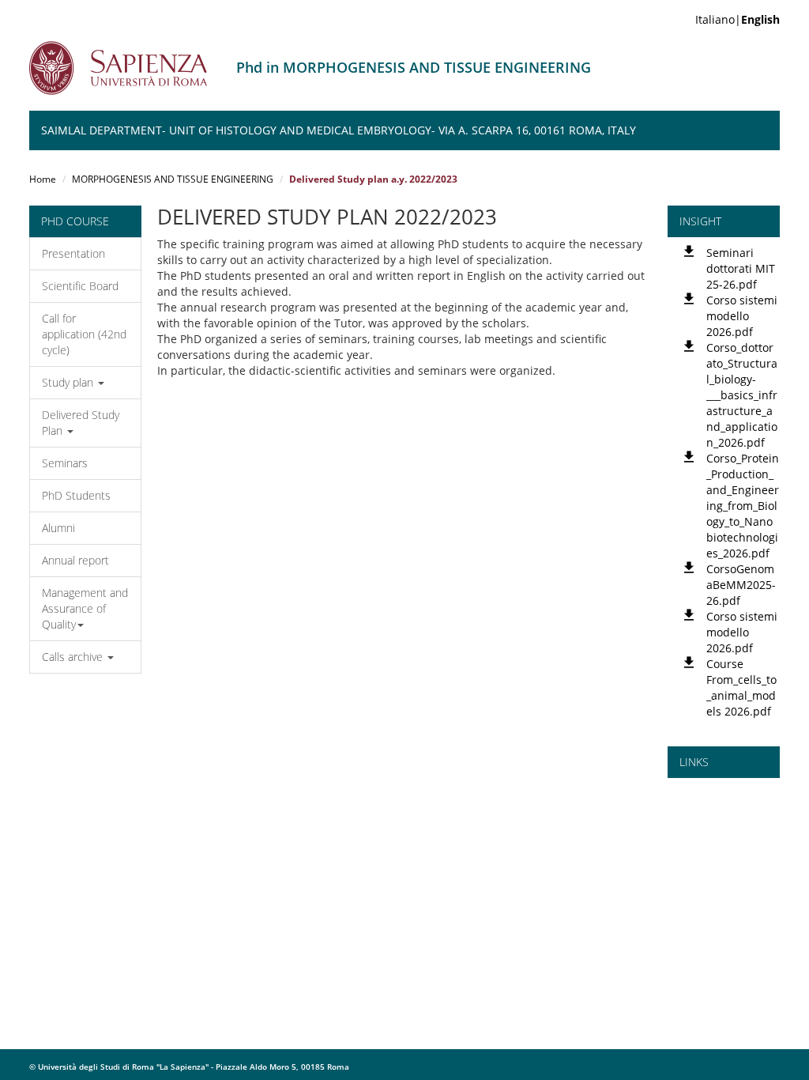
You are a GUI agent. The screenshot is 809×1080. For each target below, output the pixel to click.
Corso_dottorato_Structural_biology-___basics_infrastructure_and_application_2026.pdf (741, 395)
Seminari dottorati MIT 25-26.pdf (740, 268)
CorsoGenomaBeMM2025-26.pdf (741, 584)
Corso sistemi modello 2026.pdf (741, 316)
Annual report (75, 560)
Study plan (69, 382)
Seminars (65, 462)
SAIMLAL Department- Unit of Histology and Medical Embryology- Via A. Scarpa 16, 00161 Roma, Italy (338, 130)
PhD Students (76, 495)
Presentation (73, 253)
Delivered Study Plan (80, 422)
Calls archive (74, 656)
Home (42, 179)
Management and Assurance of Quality (85, 608)
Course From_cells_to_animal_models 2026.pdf (741, 687)
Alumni (58, 527)
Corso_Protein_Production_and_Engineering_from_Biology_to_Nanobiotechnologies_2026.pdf (742, 506)
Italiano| (737, 19)
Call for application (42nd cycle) (84, 334)
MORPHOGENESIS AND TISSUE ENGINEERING (172, 179)
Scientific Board (80, 285)
